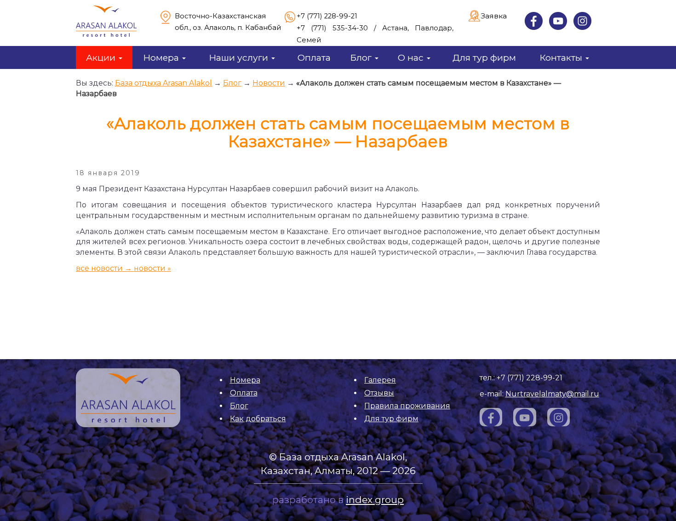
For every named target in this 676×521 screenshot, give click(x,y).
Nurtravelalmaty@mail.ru (552, 393)
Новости (268, 83)
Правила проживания (407, 405)
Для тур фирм (484, 57)
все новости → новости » (123, 268)
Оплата (314, 57)
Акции (102, 57)
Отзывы (379, 393)
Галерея (380, 380)
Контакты (561, 57)
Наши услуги (239, 57)
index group (375, 499)
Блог (362, 57)
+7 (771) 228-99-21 (327, 16)
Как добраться (258, 418)
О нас (412, 57)
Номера (162, 57)
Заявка (494, 15)
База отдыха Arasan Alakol (163, 83)
